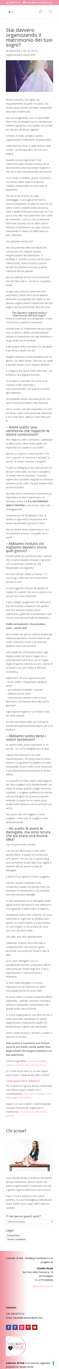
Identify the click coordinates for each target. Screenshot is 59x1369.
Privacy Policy (13, 1235)
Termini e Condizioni (16, 1239)
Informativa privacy (43, 1286)
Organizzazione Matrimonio (20, 54)
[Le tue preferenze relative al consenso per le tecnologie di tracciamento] (53, 1363)
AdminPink (14, 50)
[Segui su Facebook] (8, 1327)
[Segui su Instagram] (21, 1327)
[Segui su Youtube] (34, 1327)
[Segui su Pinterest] (28, 1327)
